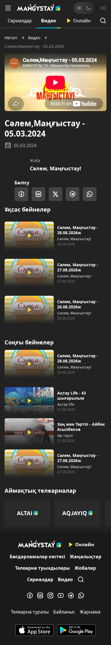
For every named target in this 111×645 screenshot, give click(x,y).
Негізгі (11, 37)
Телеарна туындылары (42, 568)
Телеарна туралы (30, 612)
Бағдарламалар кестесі (37, 556)
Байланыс (64, 612)
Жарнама (90, 612)
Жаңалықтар (85, 556)
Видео (48, 20)
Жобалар (85, 568)
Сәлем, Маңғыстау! (55, 168)
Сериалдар (20, 20)
